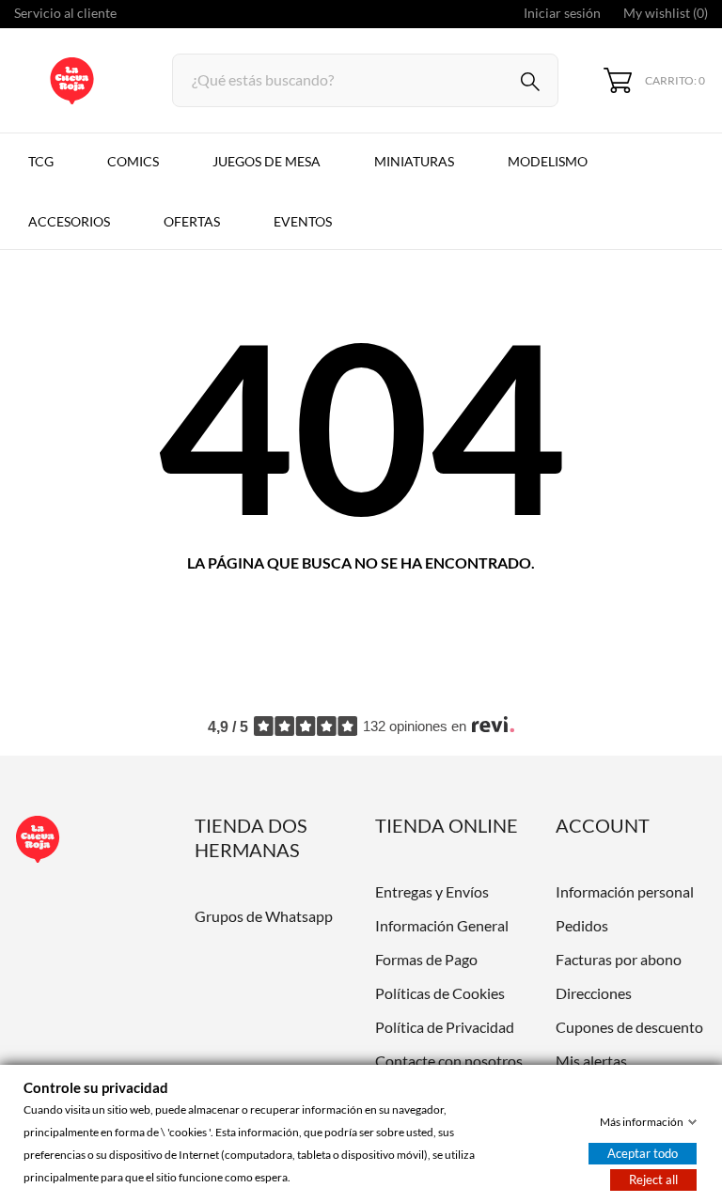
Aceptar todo (642, 1153)
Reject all (653, 1179)
